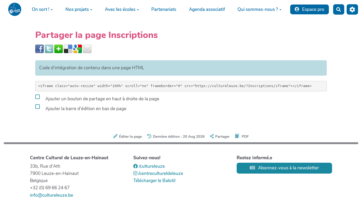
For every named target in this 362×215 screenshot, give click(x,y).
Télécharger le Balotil (154, 181)
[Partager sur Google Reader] (77, 48)
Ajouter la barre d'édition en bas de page (85, 109)
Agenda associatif (207, 9)
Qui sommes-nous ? (257, 9)
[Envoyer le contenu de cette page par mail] (87, 48)
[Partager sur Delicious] (68, 48)
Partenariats (163, 9)
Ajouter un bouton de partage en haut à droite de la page (101, 99)
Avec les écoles (120, 9)
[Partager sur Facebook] (39, 48)
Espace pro (312, 9)
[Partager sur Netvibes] (58, 48)
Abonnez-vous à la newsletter (288, 168)
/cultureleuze (151, 166)
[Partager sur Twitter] (49, 48)
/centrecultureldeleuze (160, 173)
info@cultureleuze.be (51, 195)
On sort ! (40, 9)
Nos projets (77, 9)
